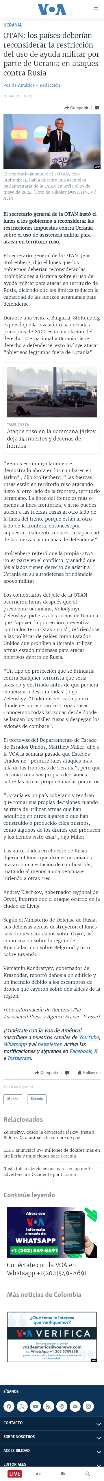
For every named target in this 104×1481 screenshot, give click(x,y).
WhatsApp (15, 1044)
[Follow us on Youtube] (35, 1406)
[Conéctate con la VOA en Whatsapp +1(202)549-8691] (52, 1232)
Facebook (80, 1051)
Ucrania (12, 25)
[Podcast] (61, 1406)
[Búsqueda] (87, 1474)
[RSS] (48, 1406)
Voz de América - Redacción (31, 85)
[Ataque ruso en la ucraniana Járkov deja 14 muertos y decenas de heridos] (52, 392)
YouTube (89, 1037)
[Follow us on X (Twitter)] (22, 1406)
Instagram (19, 1058)
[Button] (76, 107)
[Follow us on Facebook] (8, 1406)
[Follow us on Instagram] (88, 1406)
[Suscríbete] (75, 1406)
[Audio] (38, 1474)
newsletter (49, 1044)
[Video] (63, 1474)
